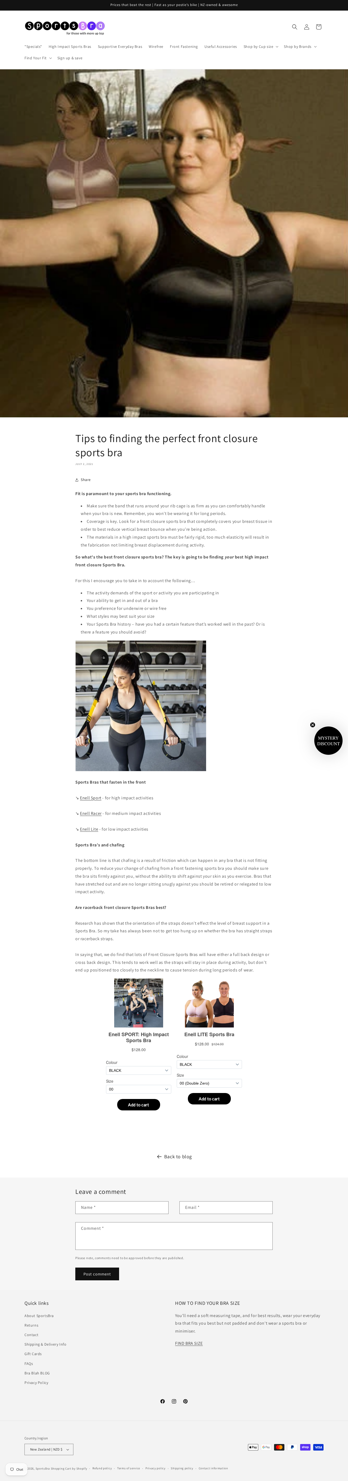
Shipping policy (182, 1468)
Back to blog (178, 1156)
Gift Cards (33, 1353)
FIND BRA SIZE (189, 1343)
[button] (260, 46)
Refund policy (102, 1468)
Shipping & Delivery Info (45, 1344)
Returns (31, 1325)
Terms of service (128, 1468)
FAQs (28, 1363)
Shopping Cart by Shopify (69, 1468)
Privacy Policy (36, 1382)
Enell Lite (89, 829)
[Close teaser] (312, 725)
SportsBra (43, 1468)
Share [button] (86, 479)
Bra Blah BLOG (37, 1373)
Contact (31, 1334)
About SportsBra (39, 1315)
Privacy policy (155, 1468)
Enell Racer (91, 813)
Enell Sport (90, 798)
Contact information (213, 1468)
